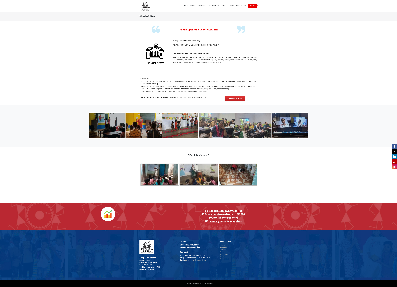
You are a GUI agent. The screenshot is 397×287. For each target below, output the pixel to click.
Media (224, 6)
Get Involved (214, 6)
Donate (252, 6)
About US (223, 247)
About (192, 6)
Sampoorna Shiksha (195, 283)
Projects (201, 6)
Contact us (224, 259)
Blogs (232, 6)
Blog (222, 252)
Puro (211, 283)
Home (186, 6)
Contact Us (241, 6)
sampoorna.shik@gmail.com (196, 260)
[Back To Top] (391, 281)
